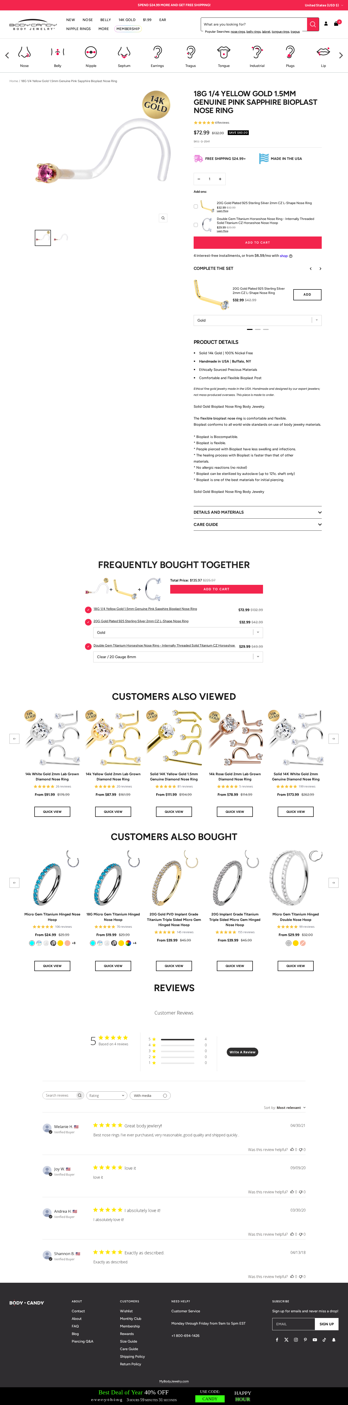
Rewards (127, 1334)
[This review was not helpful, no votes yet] (300, 1149)
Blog (75, 1334)
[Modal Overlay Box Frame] (174, 1396)
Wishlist (126, 1311)
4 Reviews (222, 123)
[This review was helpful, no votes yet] (292, 1149)
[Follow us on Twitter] (286, 1339)
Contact (78, 1311)
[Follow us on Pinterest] (305, 1339)
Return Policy (130, 1364)
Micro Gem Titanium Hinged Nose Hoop (52, 917)
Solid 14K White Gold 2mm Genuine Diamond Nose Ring (296, 777)
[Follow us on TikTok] (324, 1339)
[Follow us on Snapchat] (334, 1339)
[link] (32, 943)
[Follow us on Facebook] (277, 1339)
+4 (134, 943)
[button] (14, 739)
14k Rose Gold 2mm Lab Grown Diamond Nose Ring (235, 777)
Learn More (222, 210)
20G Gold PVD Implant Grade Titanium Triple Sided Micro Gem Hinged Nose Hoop (174, 919)
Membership (130, 1326)
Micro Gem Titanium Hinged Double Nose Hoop (295, 917)
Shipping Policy (132, 1356)
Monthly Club (130, 1319)
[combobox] (106, 1095)
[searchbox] (59, 1095)
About (77, 1319)
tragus (295, 31)
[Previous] (7, 55)
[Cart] (336, 24)
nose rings (238, 31)
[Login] (326, 24)
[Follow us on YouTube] (315, 1339)
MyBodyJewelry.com (174, 1381)
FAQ (75, 1326)
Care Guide (129, 1349)
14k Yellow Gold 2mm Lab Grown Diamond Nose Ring (113, 777)
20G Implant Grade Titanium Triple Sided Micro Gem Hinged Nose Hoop (234, 919)
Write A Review (242, 1052)
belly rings (253, 31)
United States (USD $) (322, 5)
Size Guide (128, 1341)
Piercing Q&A (82, 1341)
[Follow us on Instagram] (296, 1339)
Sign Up (327, 1324)
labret (266, 31)
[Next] (340, 55)
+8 (74, 943)
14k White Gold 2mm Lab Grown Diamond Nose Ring (52, 777)
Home (13, 81)
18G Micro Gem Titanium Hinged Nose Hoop (113, 917)
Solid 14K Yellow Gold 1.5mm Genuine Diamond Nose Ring (174, 777)
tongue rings (280, 31)
